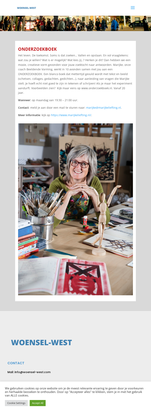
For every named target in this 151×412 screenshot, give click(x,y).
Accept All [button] (37, 403)
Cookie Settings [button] (16, 403)
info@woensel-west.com (33, 372)
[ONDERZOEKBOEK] (75, 294)
